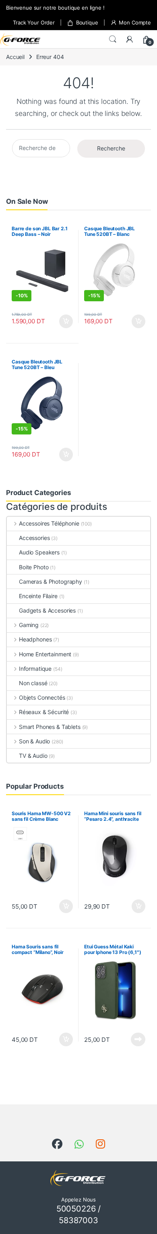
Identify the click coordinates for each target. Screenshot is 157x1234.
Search (112, 39)
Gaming (29, 624)
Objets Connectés (42, 697)
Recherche (111, 148)
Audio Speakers (39, 552)
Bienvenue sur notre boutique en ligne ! (55, 7)
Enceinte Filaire (38, 596)
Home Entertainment (45, 654)
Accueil (15, 56)
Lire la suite (138, 1039)
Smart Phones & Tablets (50, 726)
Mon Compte (135, 22)
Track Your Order (34, 22)
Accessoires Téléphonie (49, 523)
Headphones (35, 639)
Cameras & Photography (50, 581)
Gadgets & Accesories (47, 610)
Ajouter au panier (64, 321)
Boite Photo (33, 567)
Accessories (34, 537)
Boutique (87, 22)
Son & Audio (34, 741)
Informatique (35, 668)
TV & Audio (33, 755)
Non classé (33, 683)
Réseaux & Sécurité (44, 711)
